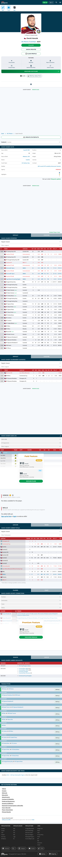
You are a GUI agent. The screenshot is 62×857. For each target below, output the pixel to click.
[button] (31, 45)
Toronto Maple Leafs (29, 838)
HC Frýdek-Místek (10, 323)
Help (38, 832)
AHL (14, 834)
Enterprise (39, 842)
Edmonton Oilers (29, 832)
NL (14, 838)
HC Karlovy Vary (26, 163)
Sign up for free (6, 516)
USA (2, 832)
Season (15, 657)
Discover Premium (31, 637)
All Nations (3, 838)
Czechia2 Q (25, 293)
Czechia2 (33, 41)
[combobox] (7, 142)
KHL (14, 830)
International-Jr (26, 254)
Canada (2, 830)
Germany (3, 836)
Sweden (3, 828)
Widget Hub (40, 828)
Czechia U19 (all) (10, 276)
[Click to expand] (60, 593)
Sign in (51, 2)
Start (2, 133)
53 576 (23, 76)
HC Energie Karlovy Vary (11, 284)
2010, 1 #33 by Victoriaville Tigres (15, 775)
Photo (38, 836)
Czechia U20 (25, 259)
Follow (31, 45)
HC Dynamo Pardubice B (11, 337)
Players (15, 590)
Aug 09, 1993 (26, 150)
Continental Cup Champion (25, 675)
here (33, 819)
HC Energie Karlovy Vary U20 (12, 259)
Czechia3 (25, 290)
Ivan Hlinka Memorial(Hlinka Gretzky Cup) (12, 568)
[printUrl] (31, 84)
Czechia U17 (9, 262)
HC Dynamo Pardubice (11, 340)
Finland (2, 834)
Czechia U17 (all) (10, 265)
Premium (58, 169)
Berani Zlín (8, 331)
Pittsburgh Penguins (29, 836)
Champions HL (23, 378)
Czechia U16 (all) (10, 254)
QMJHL (24, 268)
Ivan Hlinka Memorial (24, 373)
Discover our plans (31, 71)
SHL (14, 832)
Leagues (15, 525)
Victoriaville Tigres (10, 268)
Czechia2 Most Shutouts (24, 673)
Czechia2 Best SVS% (23, 670)
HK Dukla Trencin (10, 334)
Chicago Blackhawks (29, 828)
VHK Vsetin (4, 689)
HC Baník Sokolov (10, 290)
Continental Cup (23, 375)
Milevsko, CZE (26, 156)
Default (15, 235)
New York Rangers (29, 834)
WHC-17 (24, 262)
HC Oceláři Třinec (13, 737)
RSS (38, 840)
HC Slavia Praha (9, 306)
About (38, 830)
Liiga (14, 836)
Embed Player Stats (54, 232)
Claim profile (32, 53)
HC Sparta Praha (10, 304)
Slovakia (24, 326)
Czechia (28, 159)
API (38, 838)
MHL (24, 282)
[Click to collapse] (60, 238)
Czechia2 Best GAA (23, 668)
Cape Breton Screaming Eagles (13, 279)
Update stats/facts (32, 137)
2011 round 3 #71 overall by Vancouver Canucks (49, 166)
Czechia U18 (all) (10, 271)
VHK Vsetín (8, 345)
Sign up (45, 2)
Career (38, 844)
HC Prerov (10, 133)
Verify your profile (6, 819)
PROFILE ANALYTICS (35, 76)
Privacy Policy (40, 834)
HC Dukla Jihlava (10, 295)
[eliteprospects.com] (4, 2)
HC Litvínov (8, 317)
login (14, 516)
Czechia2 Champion (23, 671)
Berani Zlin (10, 719)
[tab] (15, 235)
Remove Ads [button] (35, 89)
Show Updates (31, 49)
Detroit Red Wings (29, 830)
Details (57, 689)
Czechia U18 (25, 251)
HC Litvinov (4, 731)
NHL (14, 828)
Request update (56, 179)
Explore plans (31, 481)
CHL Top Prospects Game (25, 666)
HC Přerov (24, 41)
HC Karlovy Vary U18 (10, 251)
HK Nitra (8, 326)
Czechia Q (25, 301)
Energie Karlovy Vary (11, 282)
